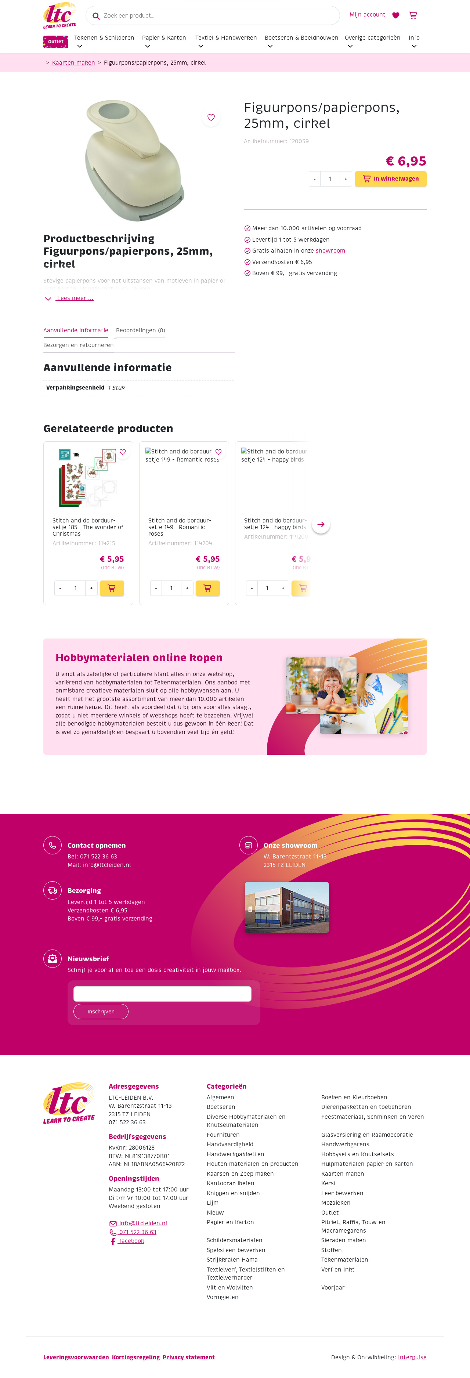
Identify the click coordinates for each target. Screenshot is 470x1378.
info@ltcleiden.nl (143, 1223)
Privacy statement (189, 1357)
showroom (330, 250)
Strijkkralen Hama (232, 1259)
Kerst (328, 1183)
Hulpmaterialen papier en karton (367, 1164)
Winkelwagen (413, 15)
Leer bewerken (342, 1193)
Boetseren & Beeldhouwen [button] (302, 38)
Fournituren (223, 1135)
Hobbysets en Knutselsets (357, 1154)
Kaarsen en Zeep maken (240, 1174)
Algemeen (220, 1097)
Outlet (56, 42)
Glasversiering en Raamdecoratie (367, 1135)
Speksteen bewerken (236, 1250)
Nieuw (215, 1212)
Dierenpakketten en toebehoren (366, 1107)
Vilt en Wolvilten (230, 1287)
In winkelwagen (396, 178)
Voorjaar (333, 1287)
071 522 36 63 (137, 1232)
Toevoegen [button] (112, 588)
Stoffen (331, 1250)
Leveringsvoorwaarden (76, 1357)
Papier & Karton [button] (164, 38)
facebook (131, 1241)
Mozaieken (336, 1203)
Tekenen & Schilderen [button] (104, 38)
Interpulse (412, 1357)
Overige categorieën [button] (373, 38)
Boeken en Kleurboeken (354, 1097)
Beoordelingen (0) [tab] (140, 330)
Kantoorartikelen (230, 1183)
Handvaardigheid (230, 1144)
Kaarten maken (73, 62)
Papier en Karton (230, 1222)
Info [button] (414, 38)
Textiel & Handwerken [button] (226, 38)
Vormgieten (223, 1297)
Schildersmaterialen (235, 1240)
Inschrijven (101, 1011)
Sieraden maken (343, 1240)
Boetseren (221, 1107)
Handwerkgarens (345, 1144)
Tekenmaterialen (344, 1259)
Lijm (212, 1203)
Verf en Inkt (338, 1269)
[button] (321, 524)
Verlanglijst (395, 15)
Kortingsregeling (136, 1357)
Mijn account (368, 14)
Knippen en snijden (233, 1193)
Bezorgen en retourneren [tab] (78, 345)
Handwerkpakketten (235, 1154)
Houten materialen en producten (253, 1164)
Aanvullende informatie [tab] (75, 330)
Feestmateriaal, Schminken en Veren (372, 1117)
